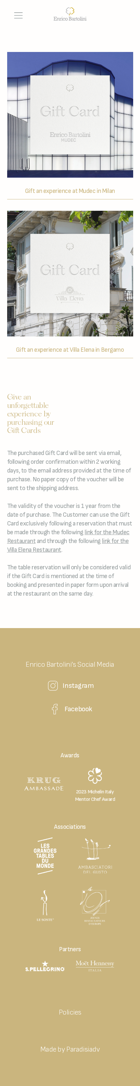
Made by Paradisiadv (70, 1049)
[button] (18, 15)
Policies (70, 1012)
